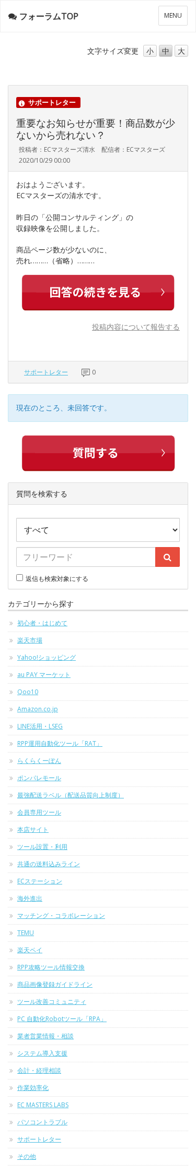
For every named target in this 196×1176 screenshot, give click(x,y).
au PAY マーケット (44, 674)
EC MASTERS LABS (42, 1104)
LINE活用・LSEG (40, 726)
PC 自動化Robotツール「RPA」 (62, 1018)
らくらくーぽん (39, 760)
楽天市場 (29, 640)
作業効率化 (33, 1087)
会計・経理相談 (39, 1070)
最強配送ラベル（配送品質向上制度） (70, 795)
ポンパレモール (39, 777)
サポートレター (46, 372)
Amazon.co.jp (37, 709)
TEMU (25, 932)
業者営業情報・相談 (45, 1036)
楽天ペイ (29, 949)
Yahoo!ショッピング (46, 657)
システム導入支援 (42, 1053)
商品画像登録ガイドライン (55, 984)
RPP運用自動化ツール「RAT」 (59, 743)
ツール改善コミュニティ (51, 1001)
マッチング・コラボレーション (61, 915)
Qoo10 (27, 691)
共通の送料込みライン (48, 863)
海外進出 (29, 898)
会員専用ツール (39, 812)
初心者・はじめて (42, 623)
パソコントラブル (42, 1122)
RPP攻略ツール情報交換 (51, 967)
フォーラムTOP (48, 16)
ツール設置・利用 (42, 846)
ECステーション (39, 881)
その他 (26, 1156)
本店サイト (33, 829)
